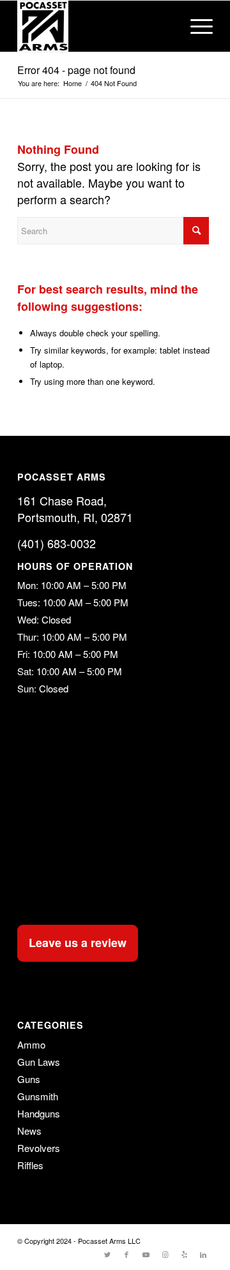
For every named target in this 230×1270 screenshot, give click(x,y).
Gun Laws (38, 1061)
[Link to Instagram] (164, 1254)
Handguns (38, 1113)
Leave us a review (77, 942)
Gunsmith (37, 1096)
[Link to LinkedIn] (203, 1254)
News (29, 1130)
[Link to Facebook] (126, 1254)
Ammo (31, 1044)
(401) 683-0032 (56, 543)
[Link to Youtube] (145, 1254)
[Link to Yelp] (184, 1254)
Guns (28, 1079)
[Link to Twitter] (107, 1254)
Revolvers (38, 1147)
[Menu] (195, 26)
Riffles (30, 1165)
